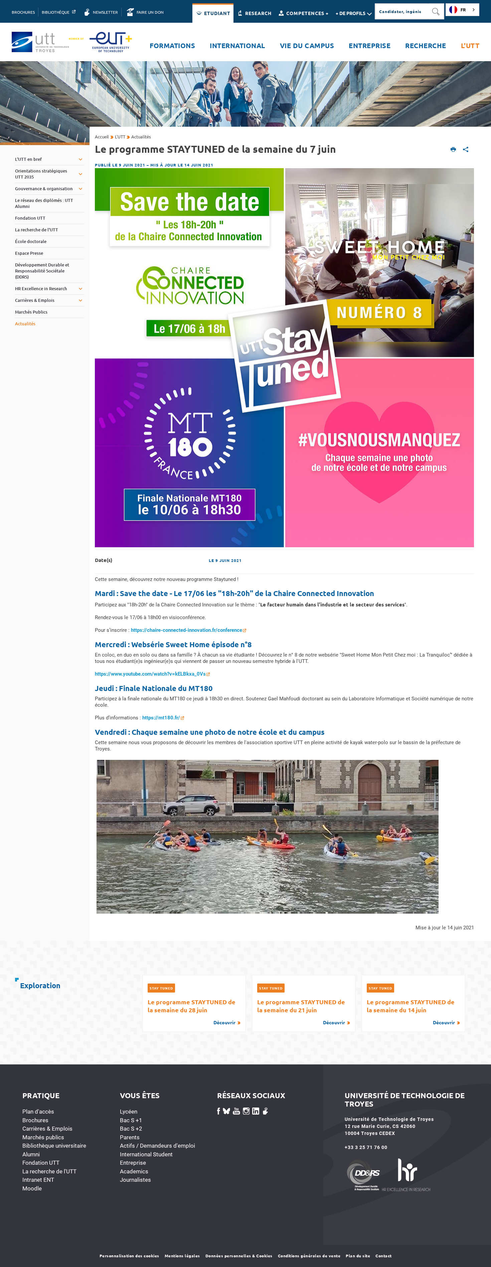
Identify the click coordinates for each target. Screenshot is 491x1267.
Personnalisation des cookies (129, 1255)
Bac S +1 (131, 1120)
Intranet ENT (38, 1179)
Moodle (32, 1188)
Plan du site (358, 1255)
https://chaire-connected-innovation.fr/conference (186, 630)
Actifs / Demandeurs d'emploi (157, 1145)
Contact (383, 1255)
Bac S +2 (131, 1128)
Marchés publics (43, 1137)
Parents (130, 1137)
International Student (146, 1154)
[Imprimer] (453, 150)
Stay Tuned (161, 988)
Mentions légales (182, 1255)
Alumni (31, 1154)
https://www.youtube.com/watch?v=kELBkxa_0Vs (150, 674)
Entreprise (133, 1162)
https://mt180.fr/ (161, 718)
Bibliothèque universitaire (54, 1145)
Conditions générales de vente (309, 1255)
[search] (401, 11)
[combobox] (462, 9)
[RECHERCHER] (436, 11)
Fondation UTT (40, 1162)
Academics (134, 1171)
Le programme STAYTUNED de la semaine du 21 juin (301, 1011)
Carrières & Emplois (47, 1128)
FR (463, 9)
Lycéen (128, 1111)
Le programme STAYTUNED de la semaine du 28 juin (191, 1011)
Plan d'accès (38, 1111)
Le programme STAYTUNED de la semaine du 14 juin (411, 1011)
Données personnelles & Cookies (239, 1255)
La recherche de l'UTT (49, 1171)
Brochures (35, 1120)
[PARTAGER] (465, 149)
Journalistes (135, 1179)
